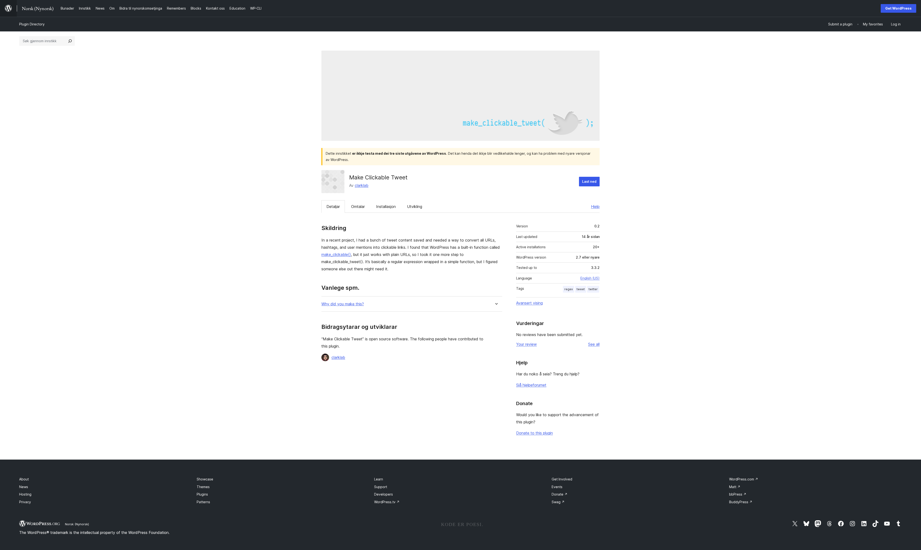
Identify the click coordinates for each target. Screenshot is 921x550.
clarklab (361, 185)
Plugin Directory (32, 24)
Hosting (25, 494)
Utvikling (414, 206)
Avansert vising (529, 303)
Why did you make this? (342, 304)
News (23, 487)
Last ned (589, 181)
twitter (593, 289)
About (24, 479)
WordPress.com (743, 479)
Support (380, 487)
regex (568, 289)
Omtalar (358, 206)
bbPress (737, 494)
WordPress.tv (387, 502)
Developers (383, 494)
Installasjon (386, 206)
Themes (203, 487)
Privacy (25, 502)
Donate (559, 494)
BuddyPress (740, 502)
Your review (526, 344)
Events (557, 487)
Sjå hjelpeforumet (531, 385)
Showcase (205, 479)
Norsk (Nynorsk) (77, 524)
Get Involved (562, 479)
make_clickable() (336, 254)
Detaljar (333, 206)
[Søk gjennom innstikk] (70, 41)
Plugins (202, 494)
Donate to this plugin (534, 433)
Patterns (203, 502)
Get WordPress (898, 8)
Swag (558, 502)
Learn (378, 479)
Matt (734, 487)
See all (594, 344)
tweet (581, 289)
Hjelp (595, 206)
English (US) (590, 278)
